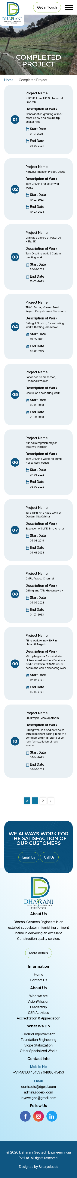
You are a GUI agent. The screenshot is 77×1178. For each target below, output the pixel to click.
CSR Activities (38, 1012)
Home (8, 80)
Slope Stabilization (38, 1045)
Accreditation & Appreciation (38, 1018)
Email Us (28, 857)
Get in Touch (47, 7)
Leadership (38, 1007)
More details (38, 953)
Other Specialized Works (38, 1051)
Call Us (49, 857)
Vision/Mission (38, 1001)
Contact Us (38, 980)
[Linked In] (51, 1116)
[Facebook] (25, 1116)
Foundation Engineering (38, 1039)
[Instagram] (38, 1116)
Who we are (38, 996)
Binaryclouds (48, 1166)
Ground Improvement (38, 1034)
